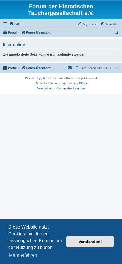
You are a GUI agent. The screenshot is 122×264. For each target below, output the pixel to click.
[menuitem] (15, 24)
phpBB (46, 78)
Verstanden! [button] (90, 241)
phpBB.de (80, 83)
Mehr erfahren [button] (23, 255)
